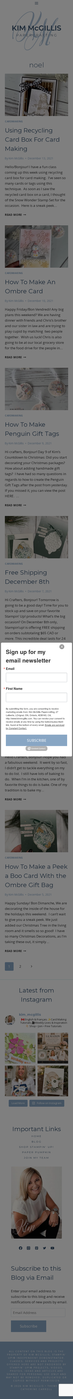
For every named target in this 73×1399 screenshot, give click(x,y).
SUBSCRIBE (36, 740)
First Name (14, 688)
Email (10, 668)
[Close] (62, 647)
